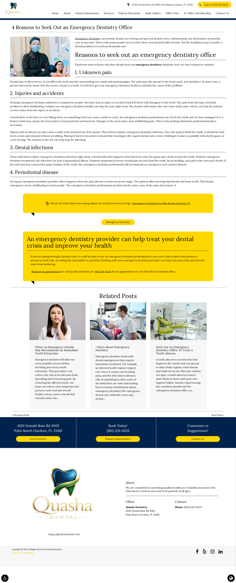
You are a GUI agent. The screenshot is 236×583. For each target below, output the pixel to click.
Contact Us (222, 13)
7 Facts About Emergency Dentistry (113, 348)
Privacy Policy (18, 553)
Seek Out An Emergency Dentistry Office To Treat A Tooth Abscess (174, 350)
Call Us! (216, 4)
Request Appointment (118, 438)
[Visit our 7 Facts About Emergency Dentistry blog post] (118, 321)
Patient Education (129, 13)
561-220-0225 (103, 271)
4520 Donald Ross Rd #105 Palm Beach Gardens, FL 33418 (162, 4)
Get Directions (38, 438)
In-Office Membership (197, 13)
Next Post (216, 415)
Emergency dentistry (87, 38)
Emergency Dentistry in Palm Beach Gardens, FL (161, 203)
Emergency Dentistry (118, 222)
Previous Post (21, 415)
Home (55, 13)
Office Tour (172, 13)
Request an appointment (46, 271)
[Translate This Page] (231, 578)
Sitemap (30, 553)
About (67, 13)
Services (109, 13)
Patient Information (87, 13)
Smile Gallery (153, 13)
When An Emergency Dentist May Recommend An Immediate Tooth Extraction (56, 350)
